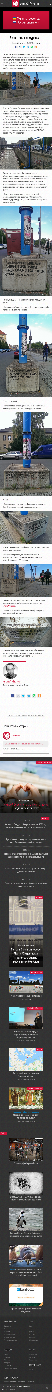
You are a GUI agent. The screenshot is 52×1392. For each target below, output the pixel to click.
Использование (9, 1334)
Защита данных (9, 1337)
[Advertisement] (26, 707)
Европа (39, 1050)
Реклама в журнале (10, 1340)
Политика (32, 1337)
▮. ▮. (30, 999)
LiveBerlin (16, 735)
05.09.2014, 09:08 (9, 749)
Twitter (6, 1354)
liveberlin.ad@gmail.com (36, 715)
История (39, 897)
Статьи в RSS (8, 1365)
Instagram (7, 1363)
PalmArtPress (9, 606)
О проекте (7, 1326)
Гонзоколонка (36, 972)
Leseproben (33, 1354)
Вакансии (7, 1329)
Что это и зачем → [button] (9, 1389)
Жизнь (38, 43)
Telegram (7, 1360)
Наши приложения (10, 1368)
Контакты (7, 1332)
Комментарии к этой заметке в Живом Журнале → (25, 744)
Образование (33, 1340)
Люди (30, 1326)
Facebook (7, 1357)
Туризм (31, 1332)
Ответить (19, 749)
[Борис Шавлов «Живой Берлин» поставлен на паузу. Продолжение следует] (26, 813)
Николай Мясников (18, 43)
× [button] (47, 1388)
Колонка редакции (44, 762)
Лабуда (3, 1133)
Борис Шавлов (30, 1041)
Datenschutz (33, 1360)
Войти (31, 1369)
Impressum (32, 1357)
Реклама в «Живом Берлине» (17, 715)
